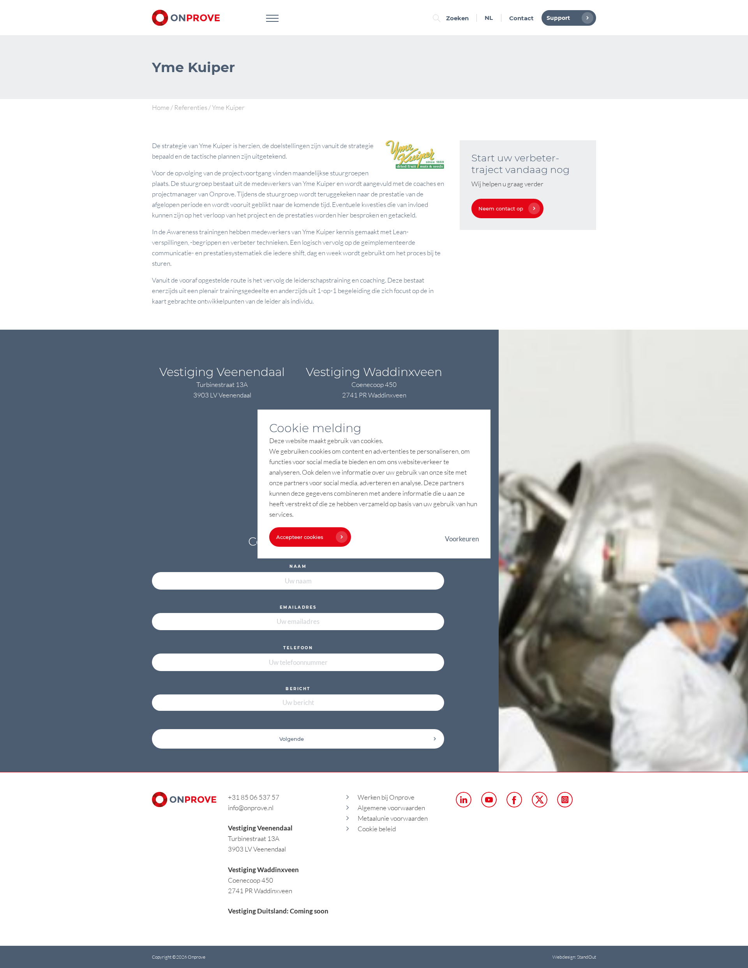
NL (489, 17)
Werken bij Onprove (386, 797)
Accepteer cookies (299, 537)
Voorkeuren (462, 539)
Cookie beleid (377, 829)
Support (558, 17)
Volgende (291, 739)
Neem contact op (500, 208)
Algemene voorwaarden (391, 808)
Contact (521, 18)
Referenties (190, 107)
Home (160, 107)
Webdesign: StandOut (574, 957)
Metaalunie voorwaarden (393, 818)
